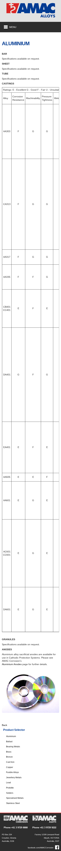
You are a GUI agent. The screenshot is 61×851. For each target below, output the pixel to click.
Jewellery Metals (14, 777)
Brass (8, 752)
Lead (8, 782)
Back (4, 725)
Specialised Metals (15, 798)
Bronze (9, 757)
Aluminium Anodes (12, 664)
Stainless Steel (13, 803)
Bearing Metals (13, 746)
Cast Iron (10, 762)
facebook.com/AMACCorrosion (40, 848)
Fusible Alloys (12, 772)
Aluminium (11, 736)
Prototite (10, 788)
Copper (9, 767)
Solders (9, 793)
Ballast (9, 741)
